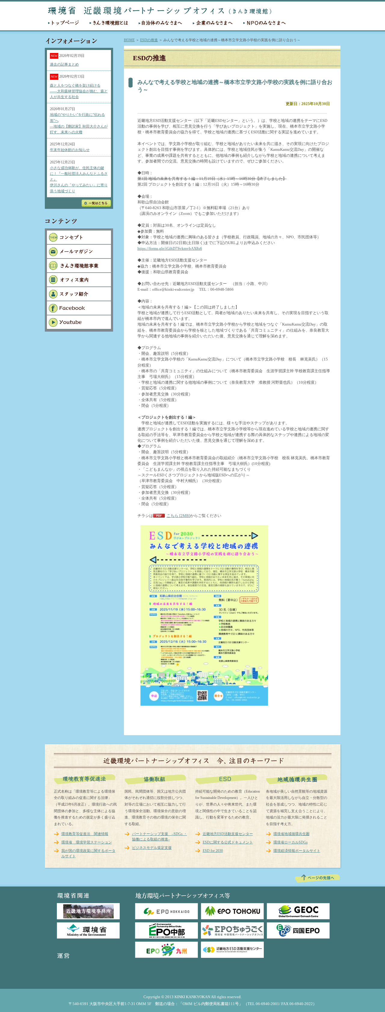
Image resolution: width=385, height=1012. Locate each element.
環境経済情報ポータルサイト (296, 851)
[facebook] (79, 313)
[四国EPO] (298, 930)
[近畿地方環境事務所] (88, 911)
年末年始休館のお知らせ (70, 150)
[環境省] (88, 930)
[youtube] (79, 328)
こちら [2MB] (178, 516)
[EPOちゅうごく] (232, 930)
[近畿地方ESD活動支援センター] (232, 950)
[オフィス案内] (79, 285)
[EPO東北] (232, 911)
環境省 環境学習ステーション (86, 842)
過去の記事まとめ (64, 64)
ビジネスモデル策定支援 (152, 848)
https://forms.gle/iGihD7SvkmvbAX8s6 (169, 248)
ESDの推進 (149, 40)
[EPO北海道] (166, 911)
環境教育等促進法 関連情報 (84, 834)
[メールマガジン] (79, 257)
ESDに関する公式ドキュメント (228, 842)
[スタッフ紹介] (79, 299)
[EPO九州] (166, 950)
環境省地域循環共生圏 (291, 834)
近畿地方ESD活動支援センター (228, 834)
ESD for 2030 (213, 851)
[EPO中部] (166, 930)
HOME (129, 40)
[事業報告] (79, 271)
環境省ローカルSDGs (290, 842)
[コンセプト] (79, 243)
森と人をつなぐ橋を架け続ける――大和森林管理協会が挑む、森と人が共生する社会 (79, 91)
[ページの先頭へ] (317, 882)
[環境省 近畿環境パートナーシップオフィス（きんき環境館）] (160, 14)
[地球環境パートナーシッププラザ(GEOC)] (298, 911)
